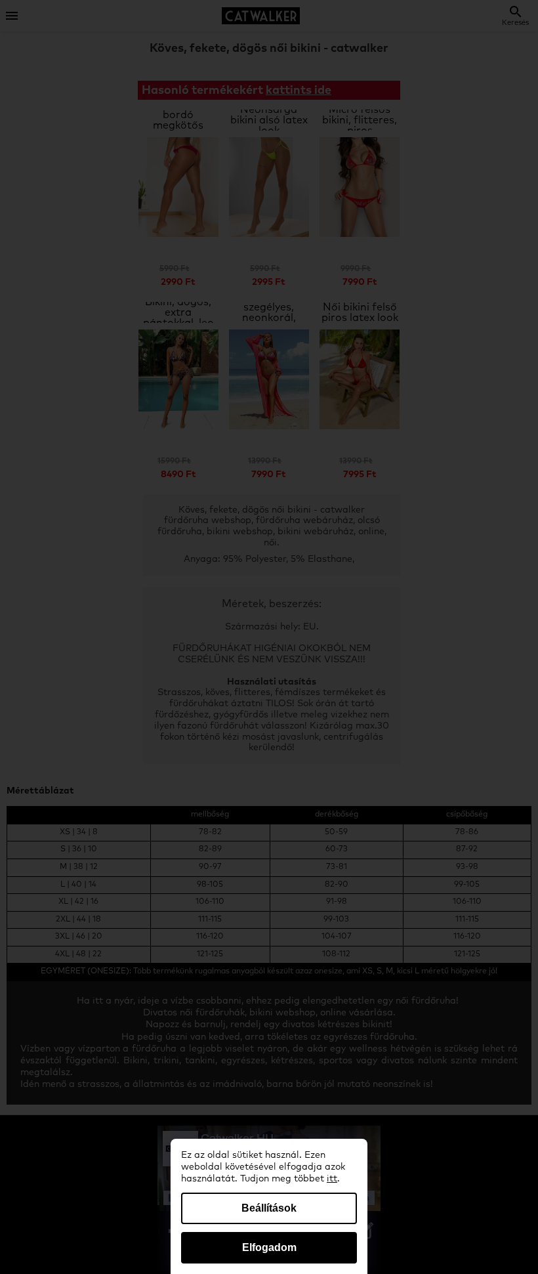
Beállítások (269, 1208)
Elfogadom (269, 1247)
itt (332, 1178)
